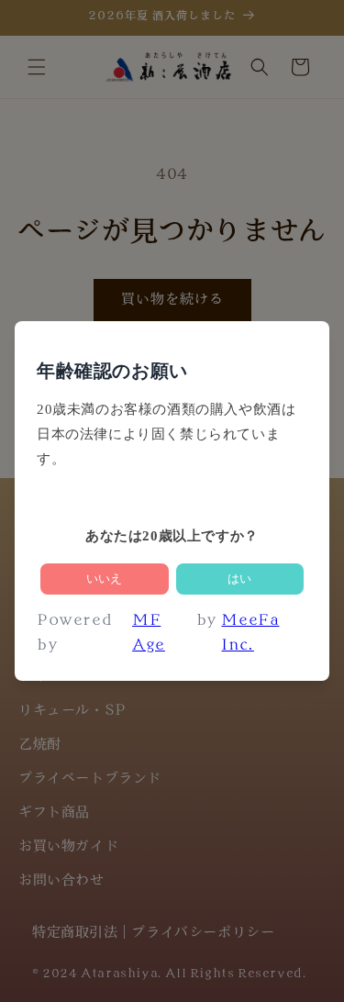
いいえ (104, 578)
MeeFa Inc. (250, 633)
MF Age (148, 633)
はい (239, 578)
